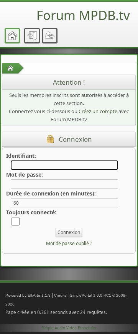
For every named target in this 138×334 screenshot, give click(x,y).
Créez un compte (98, 111)
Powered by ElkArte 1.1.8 (28, 295)
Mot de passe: (24, 174)
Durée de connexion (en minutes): (51, 193)
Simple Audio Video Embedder (69, 328)
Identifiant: (21, 155)
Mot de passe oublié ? (69, 243)
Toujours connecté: (31, 212)
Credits (60, 295)
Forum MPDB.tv (83, 15)
